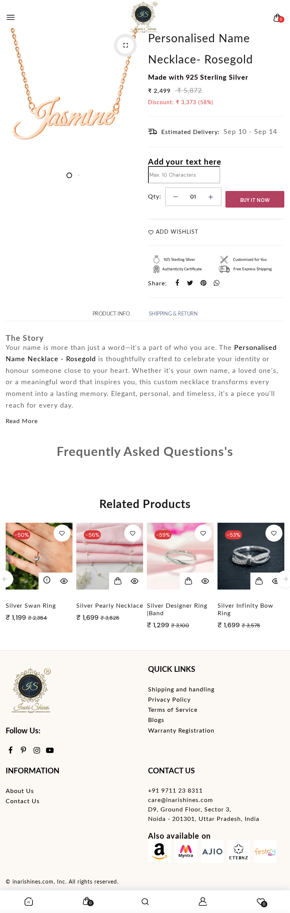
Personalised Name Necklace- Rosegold (200, 49)
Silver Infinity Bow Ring (245, 609)
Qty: (154, 197)
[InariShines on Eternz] (238, 853)
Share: (157, 283)
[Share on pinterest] (203, 283)
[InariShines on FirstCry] (265, 853)
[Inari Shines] (143, 17)
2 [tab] (79, 175)
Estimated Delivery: (190, 132)
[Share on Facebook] (177, 283)
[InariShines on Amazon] (159, 853)
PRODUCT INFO (111, 314)
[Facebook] (10, 751)
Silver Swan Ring (31, 606)
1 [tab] (69, 175)
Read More (22, 421)
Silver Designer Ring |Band (177, 609)
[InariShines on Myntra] (185, 853)
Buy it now (255, 200)
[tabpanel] (74, 96)
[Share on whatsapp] (217, 283)
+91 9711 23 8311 (175, 791)
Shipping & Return (173, 314)
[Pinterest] (23, 751)
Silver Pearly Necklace (109, 606)
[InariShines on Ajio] (212, 853)
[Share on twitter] (190, 283)
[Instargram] (37, 751)
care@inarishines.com (180, 800)
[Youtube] (50, 751)
